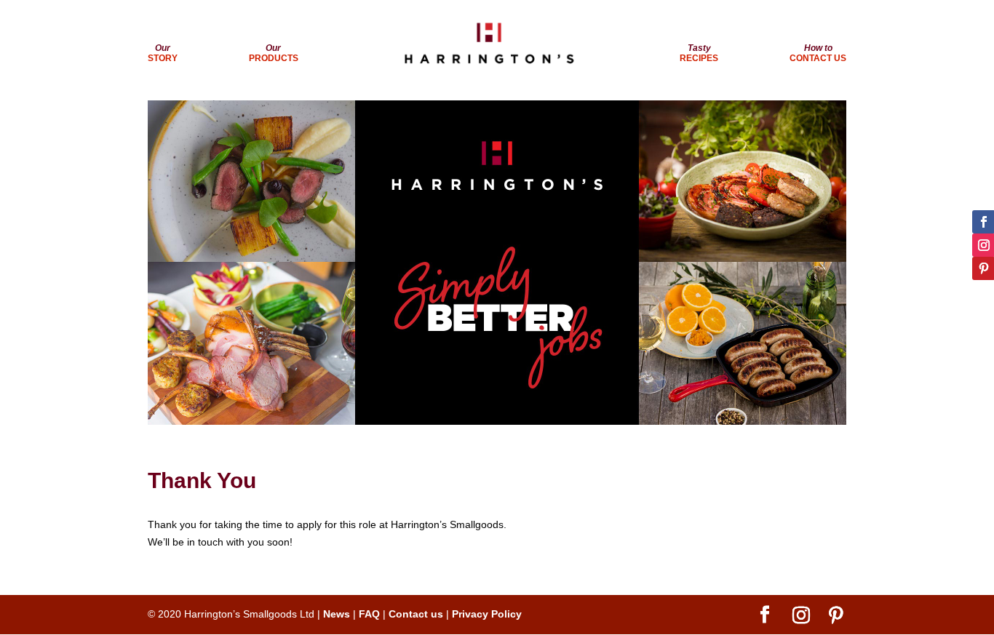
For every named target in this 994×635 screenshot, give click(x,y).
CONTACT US (818, 53)
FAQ (369, 614)
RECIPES (699, 53)
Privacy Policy (487, 614)
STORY (163, 53)
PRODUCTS (273, 53)
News (336, 614)
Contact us (416, 614)
